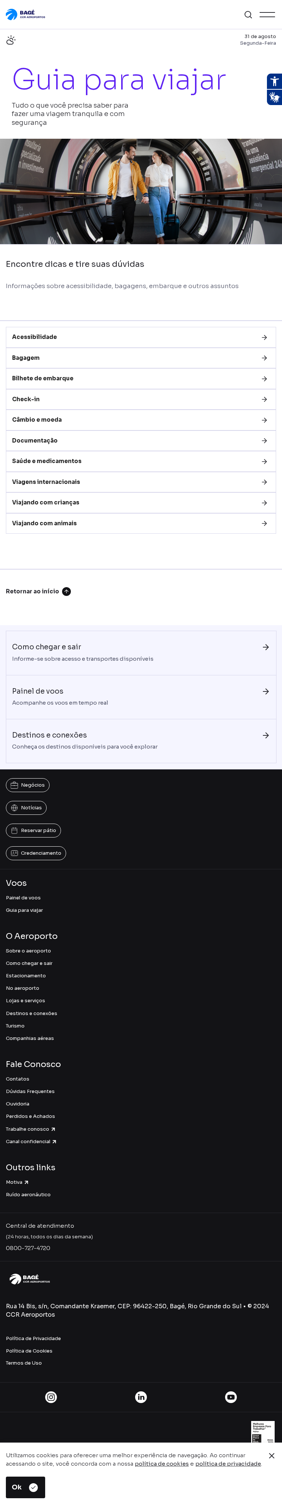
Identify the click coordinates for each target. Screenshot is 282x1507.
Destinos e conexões (31, 1013)
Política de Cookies (29, 1351)
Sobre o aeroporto (28, 951)
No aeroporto (22, 988)
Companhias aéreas (30, 1038)
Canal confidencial (28, 1141)
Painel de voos (23, 898)
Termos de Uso (24, 1363)
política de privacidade (228, 1463)
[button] (248, 14)
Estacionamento (26, 976)
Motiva (14, 1182)
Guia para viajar (24, 910)
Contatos (17, 1079)
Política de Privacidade (33, 1338)
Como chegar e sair (29, 963)
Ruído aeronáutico (28, 1194)
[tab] (141, 337)
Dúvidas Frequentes (30, 1091)
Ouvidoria (17, 1104)
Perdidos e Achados (30, 1116)
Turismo (15, 1026)
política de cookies (162, 1463)
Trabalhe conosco (27, 1129)
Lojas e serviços (25, 1000)
